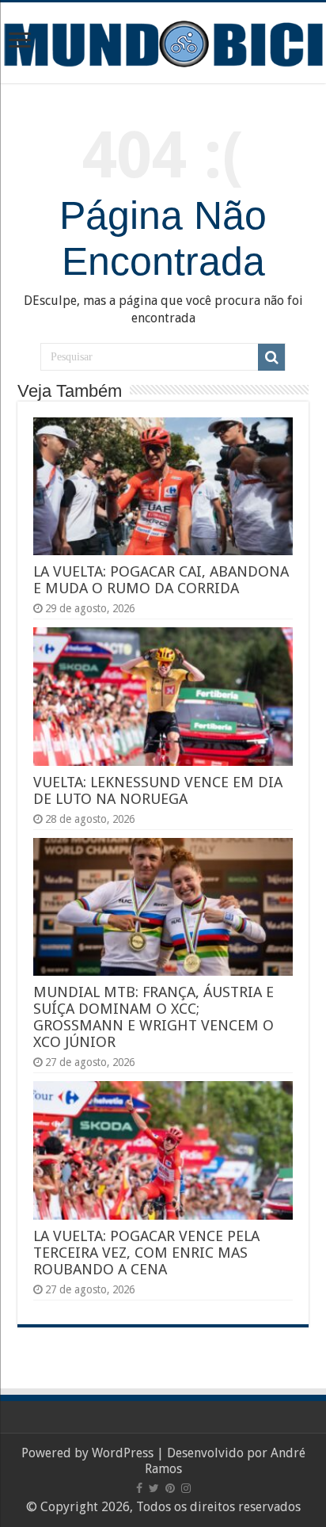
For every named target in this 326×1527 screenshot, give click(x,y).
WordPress (123, 1452)
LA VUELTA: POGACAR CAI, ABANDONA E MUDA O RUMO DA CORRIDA (161, 579)
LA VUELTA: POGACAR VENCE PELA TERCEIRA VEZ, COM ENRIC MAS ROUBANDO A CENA (146, 1253)
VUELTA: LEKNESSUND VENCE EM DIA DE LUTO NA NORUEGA (157, 790)
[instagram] (186, 1488)
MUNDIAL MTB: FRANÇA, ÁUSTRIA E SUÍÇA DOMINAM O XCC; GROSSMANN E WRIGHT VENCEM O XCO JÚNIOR (153, 1017)
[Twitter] (154, 1488)
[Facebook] (139, 1488)
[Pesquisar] (271, 357)
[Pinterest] (170, 1488)
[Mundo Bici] (163, 42)
